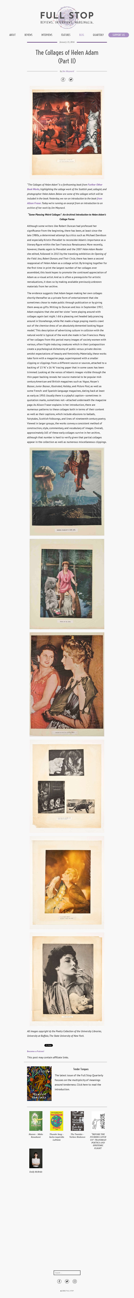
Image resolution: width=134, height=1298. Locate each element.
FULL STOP (70, 1291)
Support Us (119, 35)
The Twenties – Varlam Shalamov (77, 1135)
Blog (81, 35)
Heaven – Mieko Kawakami (36, 1135)
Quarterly (98, 35)
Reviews (28, 35)
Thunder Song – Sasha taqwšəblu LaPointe (56, 1137)
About (12, 35)
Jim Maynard (68, 71)
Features (65, 35)
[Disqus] (67, 1227)
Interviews (46, 35)
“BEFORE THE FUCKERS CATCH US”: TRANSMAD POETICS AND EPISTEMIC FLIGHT (98, 1141)
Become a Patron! (35, 1051)
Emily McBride (35, 1171)
